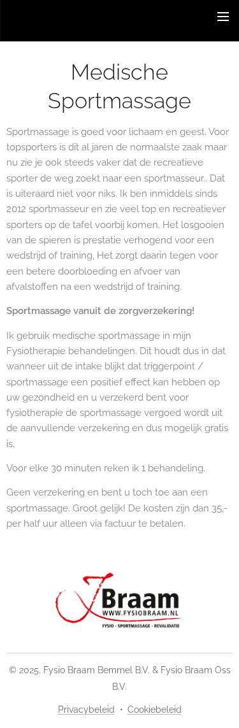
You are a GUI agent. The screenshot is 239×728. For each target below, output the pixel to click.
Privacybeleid (86, 709)
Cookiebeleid (154, 709)
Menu (223, 16)
